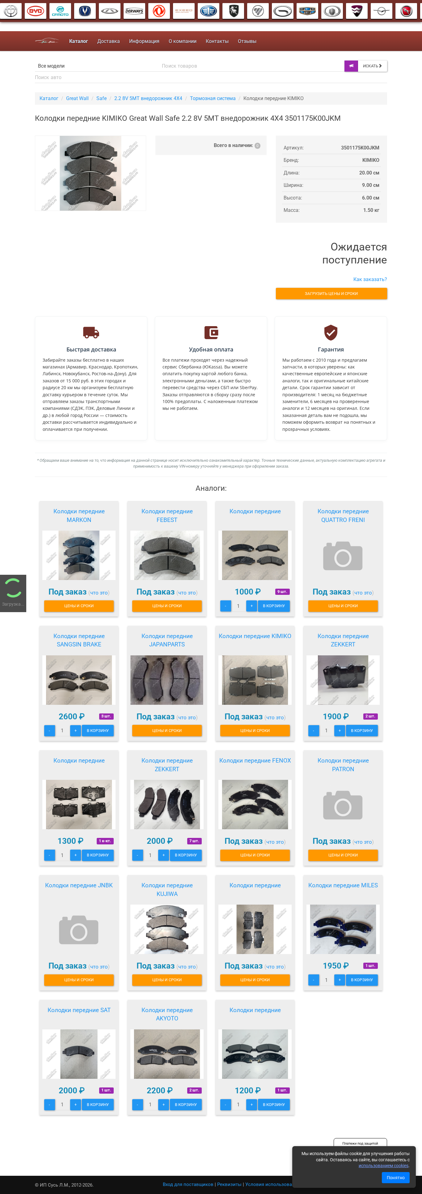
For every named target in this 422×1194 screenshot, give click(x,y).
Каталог (49, 98)
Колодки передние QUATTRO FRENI (343, 515)
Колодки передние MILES (343, 885)
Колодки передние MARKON (79, 515)
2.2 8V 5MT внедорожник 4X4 (148, 98)
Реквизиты (229, 1184)
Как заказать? (370, 279)
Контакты (217, 41)
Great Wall (77, 98)
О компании (182, 41)
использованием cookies (383, 1165)
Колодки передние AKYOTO (167, 1014)
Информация (144, 41)
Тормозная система (213, 98)
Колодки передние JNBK (79, 885)
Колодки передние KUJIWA (167, 890)
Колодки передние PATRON (343, 765)
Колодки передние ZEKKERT (343, 640)
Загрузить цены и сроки (331, 293)
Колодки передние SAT (79, 1010)
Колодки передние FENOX (255, 760)
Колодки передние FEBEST (167, 515)
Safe (101, 98)
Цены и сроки (79, 605)
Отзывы (247, 41)
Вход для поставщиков (188, 1184)
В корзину (274, 605)
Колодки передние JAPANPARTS (167, 640)
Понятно (396, 1177)
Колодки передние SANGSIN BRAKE (79, 640)
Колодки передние (255, 511)
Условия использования (272, 1184)
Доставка (108, 41)
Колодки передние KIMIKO (255, 636)
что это (99, 593)
